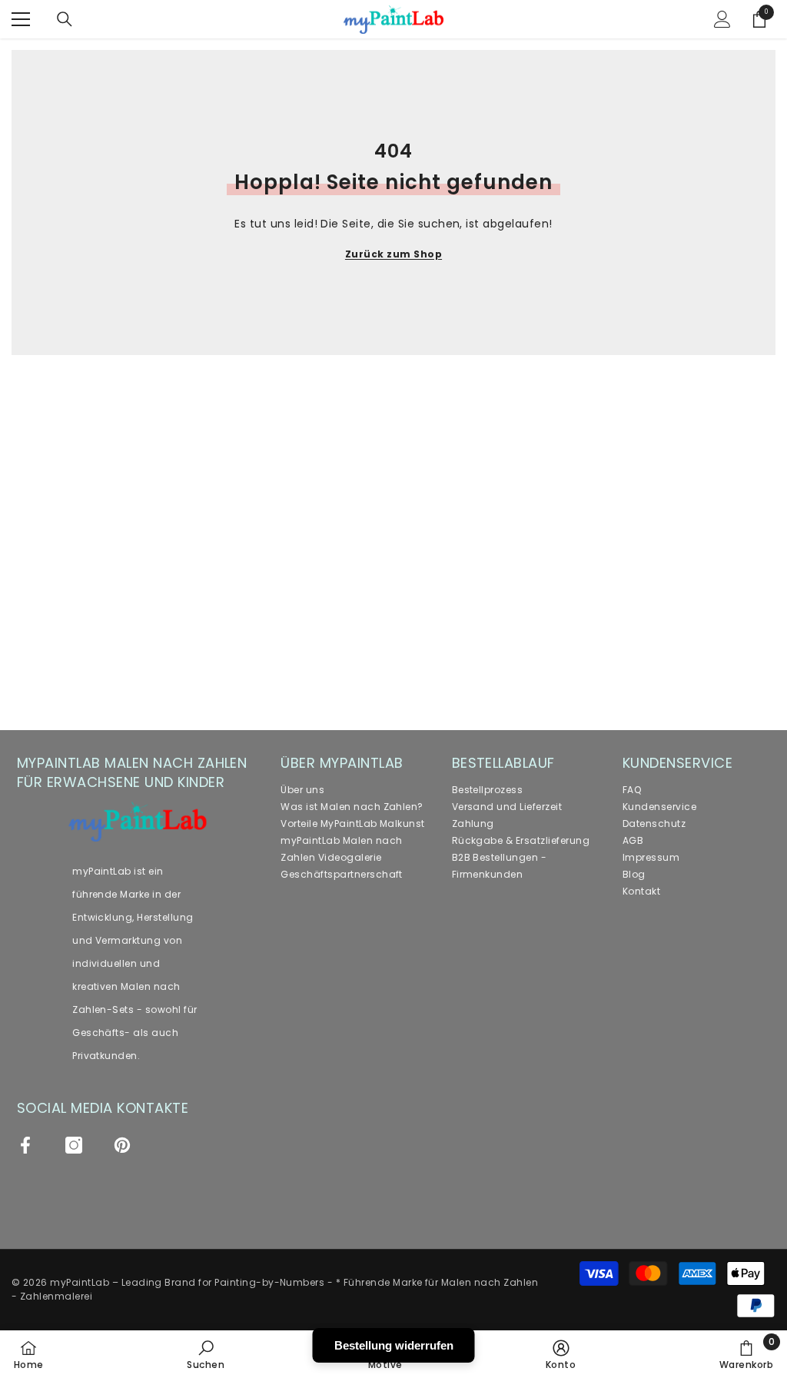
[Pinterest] (122, 1145)
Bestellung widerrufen (393, 1345)
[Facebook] (25, 1145)
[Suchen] (64, 19)
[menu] (21, 19)
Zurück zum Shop (393, 254)
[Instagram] (73, 1145)
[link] (205, 1354)
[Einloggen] (722, 19)
